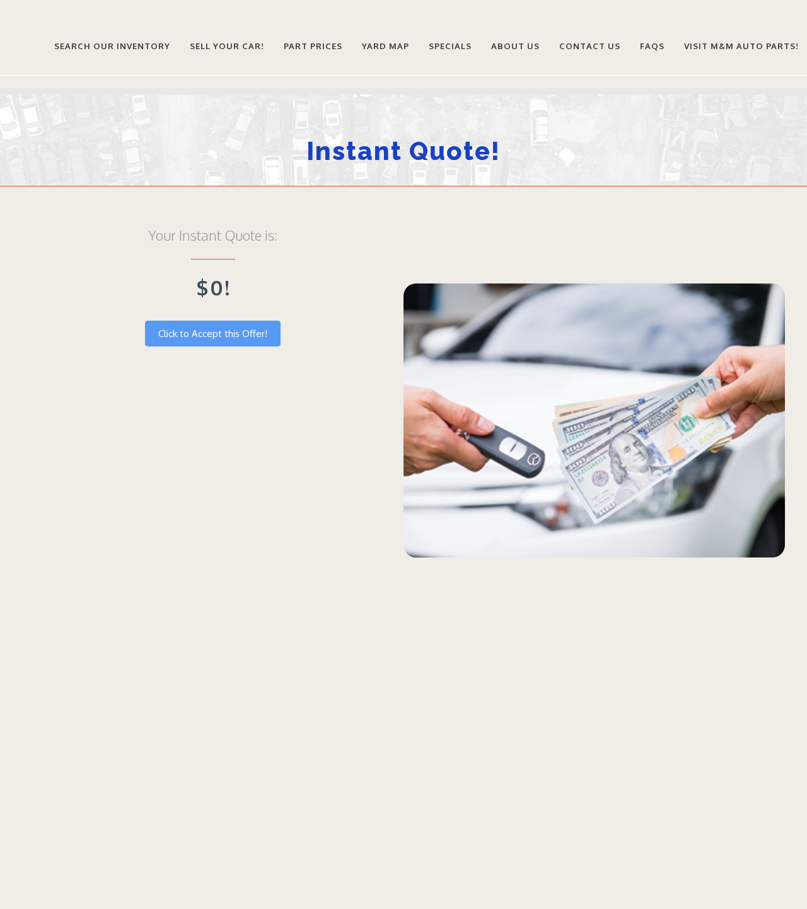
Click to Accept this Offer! (212, 334)
